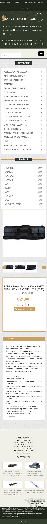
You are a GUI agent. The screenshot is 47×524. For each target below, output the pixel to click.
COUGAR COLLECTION (23, 204)
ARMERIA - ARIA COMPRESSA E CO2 (18, 133)
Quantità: (20, 305)
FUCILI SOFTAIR (10, 92)
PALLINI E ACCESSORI (12, 113)
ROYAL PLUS (23, 168)
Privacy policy (30, 30)
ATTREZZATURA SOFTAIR (14, 76)
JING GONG (23, 196)
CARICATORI (9, 84)
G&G (23, 184)
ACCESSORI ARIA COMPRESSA (16, 137)
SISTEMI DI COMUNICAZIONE (15, 121)
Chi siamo (8, 26)
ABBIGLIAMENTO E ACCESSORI (16, 72)
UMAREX (23, 188)
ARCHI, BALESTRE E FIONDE (15, 145)
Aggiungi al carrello (25, 309)
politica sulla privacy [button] (10, 516)
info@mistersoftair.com (35, 2)
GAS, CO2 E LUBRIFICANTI (14, 88)
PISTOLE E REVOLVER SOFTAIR (16, 105)
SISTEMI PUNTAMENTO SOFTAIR (17, 117)
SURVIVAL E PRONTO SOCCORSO (17, 149)
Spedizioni (29, 26)
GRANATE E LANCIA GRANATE (16, 100)
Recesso (38, 26)
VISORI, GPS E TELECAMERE (15, 125)
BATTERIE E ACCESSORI (13, 80)
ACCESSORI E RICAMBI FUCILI (16, 96)
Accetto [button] (23, 521)
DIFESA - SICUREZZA (12, 129)
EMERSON (23, 180)
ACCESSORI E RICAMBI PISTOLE (17, 109)
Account (40, 30)
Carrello (8, 34)
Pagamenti (18, 26)
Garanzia (19, 30)
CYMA (23, 200)
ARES (23, 192)
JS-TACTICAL (23, 176)
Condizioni (9, 30)
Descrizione (10, 339)
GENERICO (23, 172)
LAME (6, 141)
